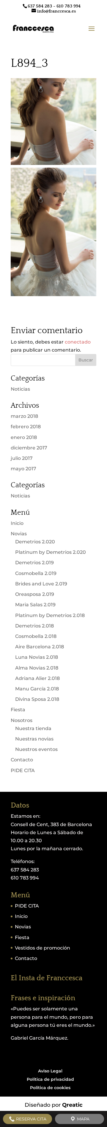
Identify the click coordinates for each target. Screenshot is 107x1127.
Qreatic (72, 1105)
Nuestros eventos (36, 749)
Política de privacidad (50, 1079)
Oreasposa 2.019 (34, 594)
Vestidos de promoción (42, 948)
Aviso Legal (50, 1071)
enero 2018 (24, 437)
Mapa (82, 1119)
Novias (19, 534)
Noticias (20, 389)
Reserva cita (30, 1119)
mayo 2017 (23, 468)
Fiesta (18, 709)
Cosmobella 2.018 (35, 636)
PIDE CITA (23, 770)
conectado (78, 342)
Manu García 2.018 (37, 689)
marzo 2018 (24, 416)
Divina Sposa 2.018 (37, 699)
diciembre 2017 (29, 448)
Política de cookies (50, 1087)
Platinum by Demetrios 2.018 (50, 615)
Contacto (22, 760)
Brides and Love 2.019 (41, 584)
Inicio (17, 523)
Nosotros (21, 720)
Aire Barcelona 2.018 (39, 647)
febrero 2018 (26, 426)
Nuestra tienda (33, 728)
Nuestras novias (34, 739)
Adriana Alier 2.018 (37, 678)
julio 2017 (22, 458)
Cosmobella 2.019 (35, 573)
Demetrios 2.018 (34, 626)
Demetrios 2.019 (34, 562)
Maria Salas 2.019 (35, 604)
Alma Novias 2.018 (36, 668)
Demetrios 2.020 (35, 542)
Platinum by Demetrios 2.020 (50, 552)
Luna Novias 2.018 (36, 657)
